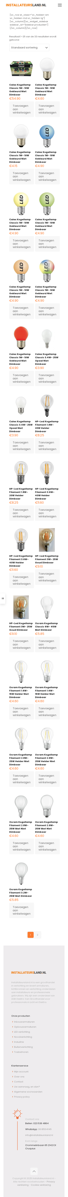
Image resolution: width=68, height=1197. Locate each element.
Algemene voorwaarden (28, 1091)
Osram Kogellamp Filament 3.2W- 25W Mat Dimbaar (20, 893)
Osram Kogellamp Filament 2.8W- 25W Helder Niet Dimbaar (20, 759)
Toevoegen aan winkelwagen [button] (22, 109)
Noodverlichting (23, 1037)
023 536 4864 (41, 1123)
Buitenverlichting (23, 1047)
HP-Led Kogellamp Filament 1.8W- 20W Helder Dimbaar (47, 426)
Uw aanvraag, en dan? (27, 1086)
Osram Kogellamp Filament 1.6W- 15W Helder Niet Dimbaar (20, 692)
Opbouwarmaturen (25, 1026)
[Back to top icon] (34, 1171)
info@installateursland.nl (39, 1135)
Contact (18, 1081)
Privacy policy (22, 1096)
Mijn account (21, 1071)
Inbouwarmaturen (24, 1021)
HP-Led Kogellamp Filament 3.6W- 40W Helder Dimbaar (47, 493)
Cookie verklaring (41, 1185)
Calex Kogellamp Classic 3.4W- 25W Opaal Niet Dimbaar (46, 359)
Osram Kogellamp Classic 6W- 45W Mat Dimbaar (46, 627)
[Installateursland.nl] (26, 5)
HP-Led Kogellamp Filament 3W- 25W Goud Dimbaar (47, 559)
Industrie (19, 1042)
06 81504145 (45, 1129)
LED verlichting (22, 1032)
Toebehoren (21, 1052)
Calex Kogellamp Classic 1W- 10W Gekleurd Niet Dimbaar (20, 89)
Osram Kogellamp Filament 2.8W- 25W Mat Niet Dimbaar (20, 827)
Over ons (19, 1076)
